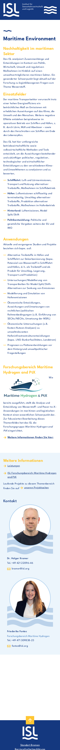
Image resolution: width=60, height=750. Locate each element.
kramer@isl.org (20, 569)
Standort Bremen (30, 745)
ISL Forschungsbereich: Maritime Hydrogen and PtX (32, 475)
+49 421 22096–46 (22, 563)
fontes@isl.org (20, 646)
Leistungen (14, 466)
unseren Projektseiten (36, 488)
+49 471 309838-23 (23, 640)
